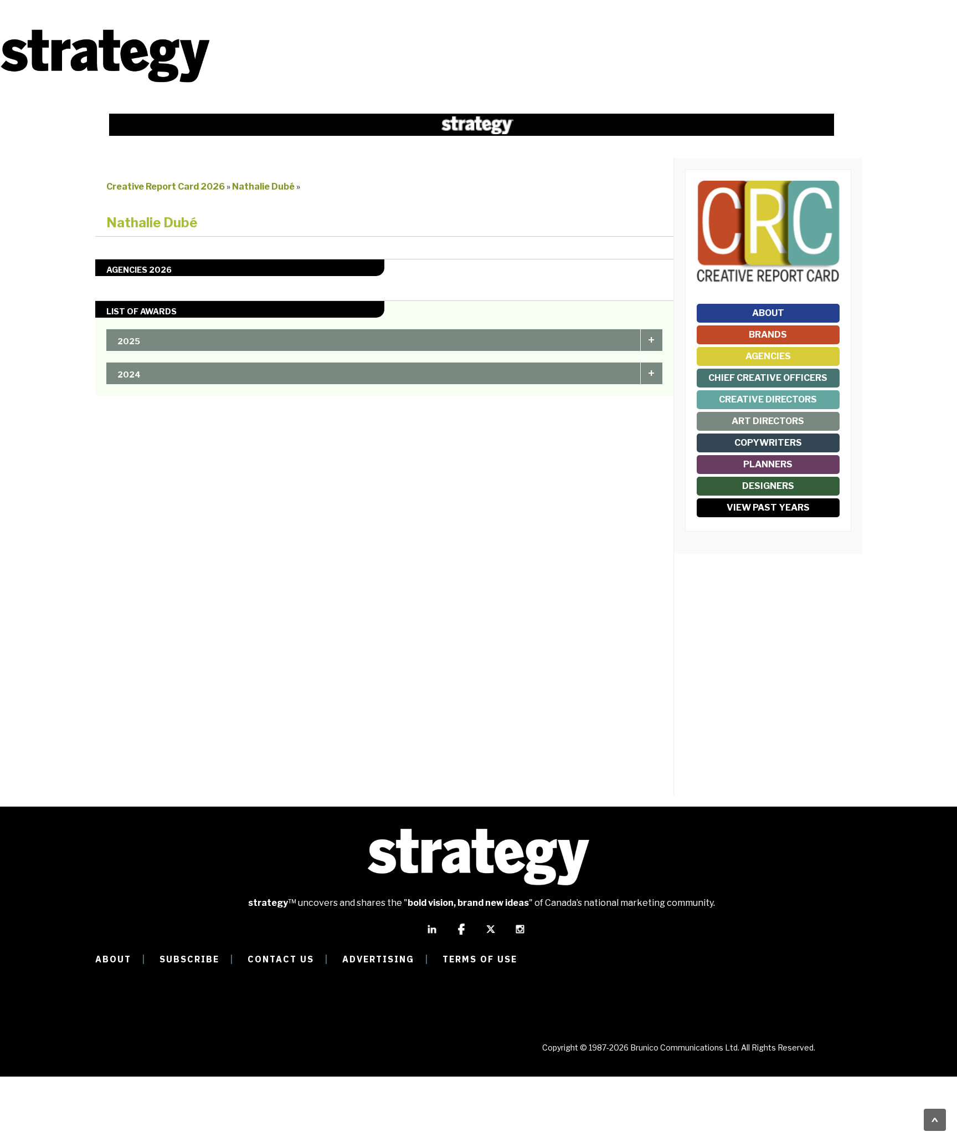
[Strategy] (105, 81)
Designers (768, 486)
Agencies (768, 356)
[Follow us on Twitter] (490, 934)
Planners (768, 464)
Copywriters (768, 442)
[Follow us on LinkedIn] (432, 934)
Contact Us (281, 959)
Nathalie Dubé (264, 186)
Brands (768, 334)
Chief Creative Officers (767, 378)
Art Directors (768, 421)
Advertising (378, 959)
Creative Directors (768, 399)
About (768, 313)
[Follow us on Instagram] (520, 934)
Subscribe (189, 959)
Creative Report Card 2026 (165, 186)
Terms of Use (480, 959)
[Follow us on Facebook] (461, 934)
